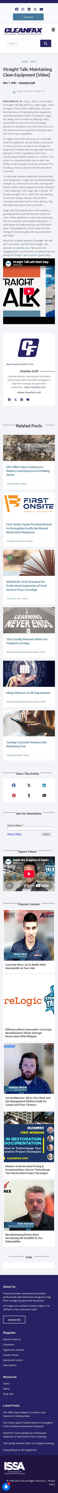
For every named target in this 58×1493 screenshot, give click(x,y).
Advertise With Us (12, 1339)
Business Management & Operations (23, 652)
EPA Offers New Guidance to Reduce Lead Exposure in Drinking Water (28, 470)
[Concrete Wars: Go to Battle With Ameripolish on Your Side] (29, 941)
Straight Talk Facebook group (29, 255)
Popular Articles (11, 1354)
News (25, 61)
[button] (16, 9)
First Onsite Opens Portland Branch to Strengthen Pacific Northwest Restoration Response (29, 528)
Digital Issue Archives (13, 1349)
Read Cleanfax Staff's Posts (20, 364)
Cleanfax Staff (27, 82)
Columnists (8, 1344)
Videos (6, 1388)
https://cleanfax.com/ (35, 387)
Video (33, 61)
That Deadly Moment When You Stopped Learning (28, 1443)
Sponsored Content (13, 1360)
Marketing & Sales (14, 755)
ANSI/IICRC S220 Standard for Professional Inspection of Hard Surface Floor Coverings (26, 585)
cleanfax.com (22, 247)
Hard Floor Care (14, 598)
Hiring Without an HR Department (28, 692)
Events (6, 1383)
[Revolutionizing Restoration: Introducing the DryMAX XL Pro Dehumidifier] (29, 1212)
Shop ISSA (8, 1393)
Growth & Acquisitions (16, 541)
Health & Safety (13, 483)
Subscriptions (9, 1365)
